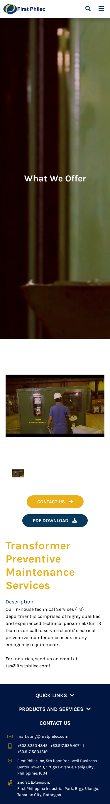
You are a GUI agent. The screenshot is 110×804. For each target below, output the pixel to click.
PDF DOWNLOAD (51, 520)
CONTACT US (51, 501)
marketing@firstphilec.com (42, 736)
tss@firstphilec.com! (28, 666)
